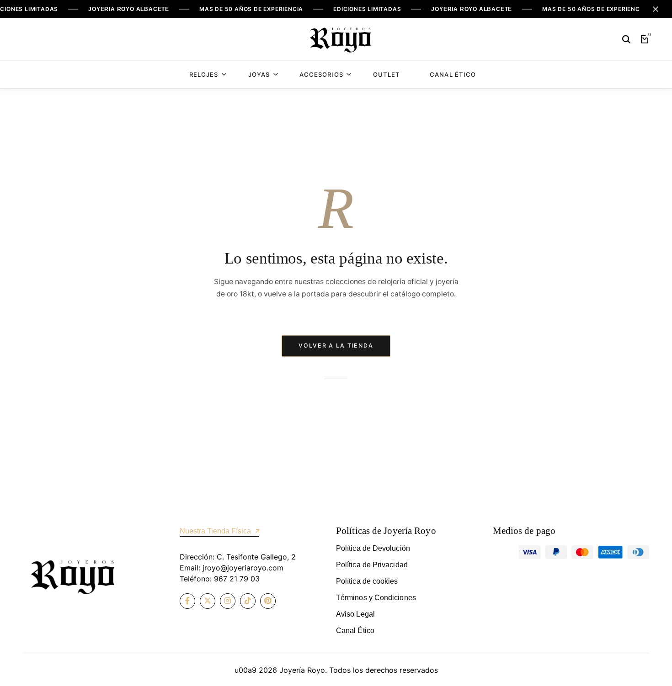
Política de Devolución (373, 548)
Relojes (203, 74)
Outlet (386, 74)
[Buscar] (626, 39)
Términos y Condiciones (376, 598)
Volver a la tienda (336, 345)
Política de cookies (367, 581)
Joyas (259, 74)
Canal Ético (453, 74)
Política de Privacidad (372, 565)
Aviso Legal (355, 614)
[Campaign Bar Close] (655, 9)
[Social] (187, 601)
